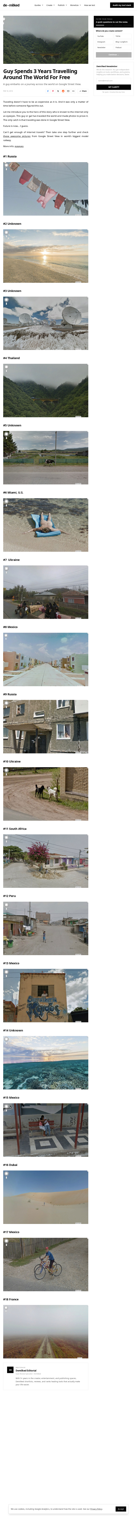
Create (49, 5)
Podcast (118, 47)
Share (84, 91)
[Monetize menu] (80, 5)
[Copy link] (73, 91)
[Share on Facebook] (48, 91)
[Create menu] (54, 5)
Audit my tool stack (122, 5)
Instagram (101, 42)
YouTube (100, 36)
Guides (38, 5)
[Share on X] (58, 91)
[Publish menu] (66, 5)
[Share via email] (68, 91)
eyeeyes (19, 146)
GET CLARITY (113, 87)
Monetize (74, 5)
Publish (61, 5)
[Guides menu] (42, 5)
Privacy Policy (96, 1509)
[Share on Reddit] (63, 91)
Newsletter (101, 47)
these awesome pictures (17, 136)
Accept (121, 1509)
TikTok (118, 36)
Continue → (114, 54)
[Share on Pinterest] (53, 91)
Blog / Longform (122, 42)
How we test (89, 5)
